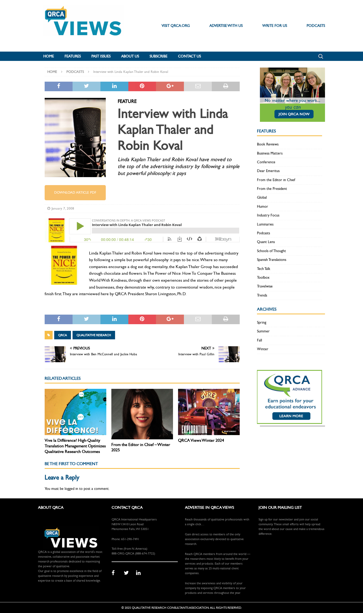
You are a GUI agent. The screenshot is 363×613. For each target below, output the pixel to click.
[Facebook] (116, 573)
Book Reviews (267, 144)
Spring (261, 322)
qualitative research (94, 335)
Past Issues (101, 56)
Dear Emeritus (268, 171)
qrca (62, 335)
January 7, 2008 (63, 208)
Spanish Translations (271, 259)
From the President (272, 188)
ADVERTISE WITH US (226, 25)
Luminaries (265, 224)
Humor (262, 206)
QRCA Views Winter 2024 (201, 440)
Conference (266, 162)
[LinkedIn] (140, 573)
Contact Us (189, 56)
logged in (71, 488)
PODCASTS (316, 25)
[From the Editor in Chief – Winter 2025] (142, 414)
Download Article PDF (75, 192)
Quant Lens (266, 242)
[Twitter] (128, 573)
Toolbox (263, 277)
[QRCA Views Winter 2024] (209, 412)
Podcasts (263, 233)
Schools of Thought (271, 251)
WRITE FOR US (274, 25)
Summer (263, 331)
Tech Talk (263, 268)
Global (262, 197)
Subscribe (158, 56)
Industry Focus (268, 215)
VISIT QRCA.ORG (176, 25)
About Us (130, 56)
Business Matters (269, 153)
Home (48, 56)
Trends (262, 295)
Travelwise (265, 286)
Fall (259, 340)
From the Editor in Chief (276, 180)
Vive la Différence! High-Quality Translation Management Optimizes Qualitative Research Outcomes (75, 446)
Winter (262, 349)
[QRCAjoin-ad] (292, 118)
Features (73, 56)
